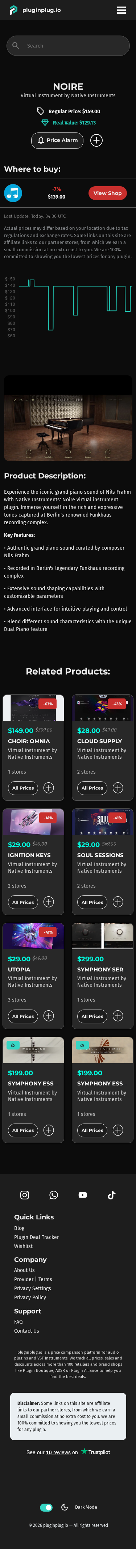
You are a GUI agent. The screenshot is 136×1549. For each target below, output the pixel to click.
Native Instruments (93, 96)
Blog (19, 1228)
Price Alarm (57, 140)
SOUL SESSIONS (100, 855)
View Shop (108, 193)
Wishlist (23, 1246)
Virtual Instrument (42, 96)
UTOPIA (19, 969)
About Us (24, 1270)
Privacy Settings (32, 1288)
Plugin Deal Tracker (36, 1237)
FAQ (18, 1322)
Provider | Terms (33, 1279)
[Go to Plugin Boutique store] (15, 192)
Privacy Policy (30, 1298)
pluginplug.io (41, 10)
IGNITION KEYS (29, 855)
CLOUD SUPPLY (99, 741)
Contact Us (26, 1331)
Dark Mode (78, 1507)
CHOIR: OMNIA (29, 741)
